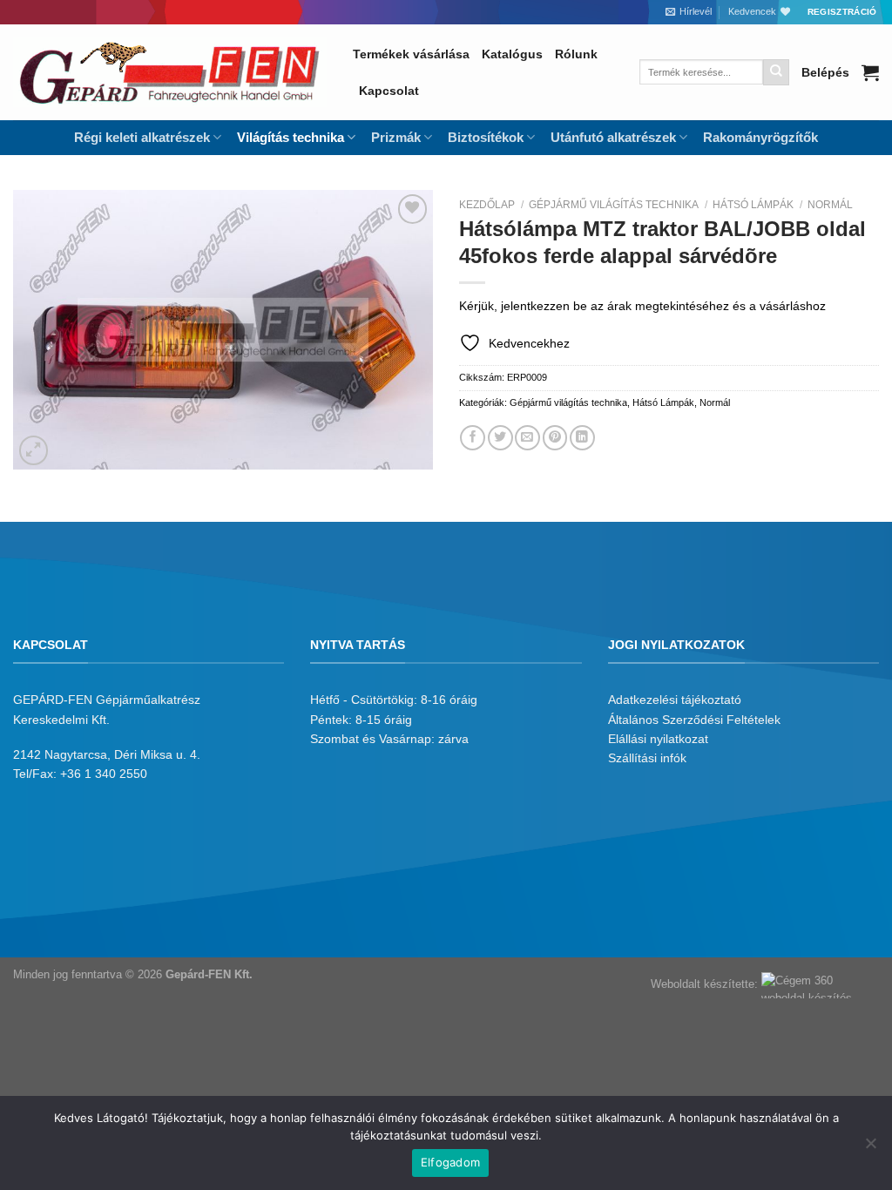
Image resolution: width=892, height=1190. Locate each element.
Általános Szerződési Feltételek (694, 720)
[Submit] (776, 72)
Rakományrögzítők (760, 137)
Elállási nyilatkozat (658, 739)
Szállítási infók (647, 758)
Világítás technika (290, 137)
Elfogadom (450, 1162)
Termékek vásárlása (411, 54)
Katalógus (512, 54)
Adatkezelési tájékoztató (674, 700)
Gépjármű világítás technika (614, 205)
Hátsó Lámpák (753, 205)
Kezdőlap (487, 205)
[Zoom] (34, 450)
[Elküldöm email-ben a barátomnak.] (527, 437)
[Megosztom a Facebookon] (472, 437)
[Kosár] (870, 72)
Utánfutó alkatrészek (613, 137)
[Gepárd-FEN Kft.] (170, 72)
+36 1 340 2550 (103, 774)
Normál (830, 205)
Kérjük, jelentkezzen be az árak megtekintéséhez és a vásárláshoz (642, 306)
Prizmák (396, 137)
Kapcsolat (389, 91)
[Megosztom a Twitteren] (500, 437)
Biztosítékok (486, 137)
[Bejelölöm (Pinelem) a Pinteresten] (555, 437)
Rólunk (576, 54)
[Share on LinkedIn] (582, 437)
